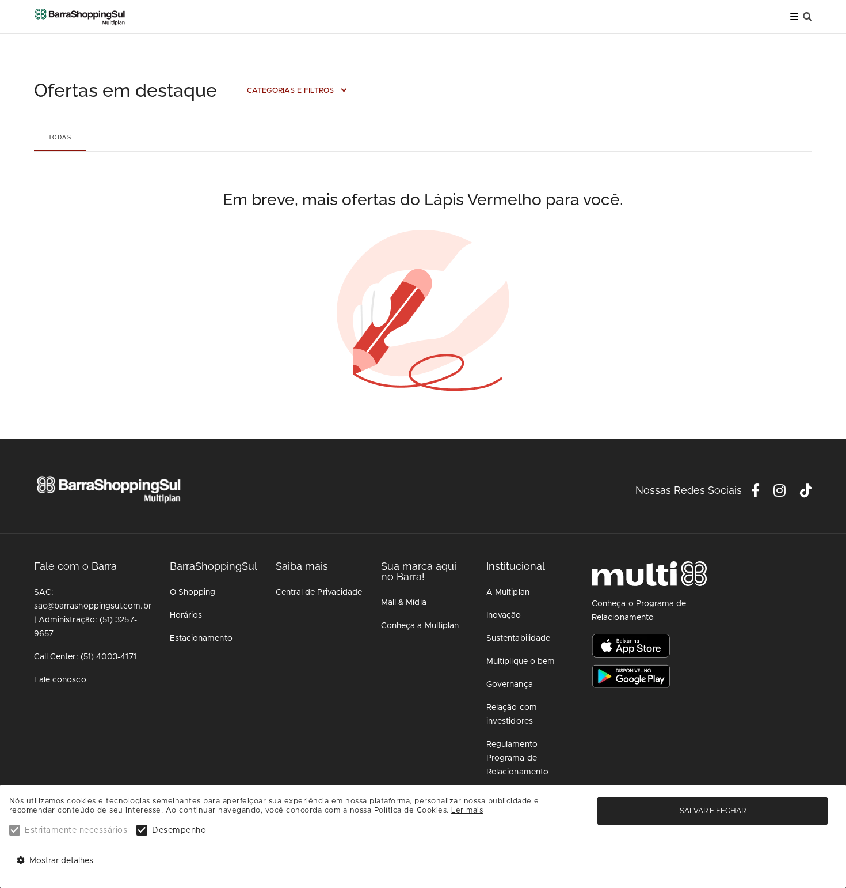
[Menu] (794, 17)
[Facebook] (755, 492)
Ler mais (467, 810)
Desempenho (179, 830)
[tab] (60, 137)
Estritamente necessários (76, 830)
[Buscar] (807, 17)
